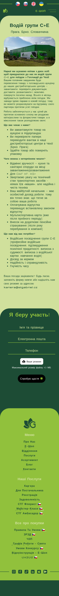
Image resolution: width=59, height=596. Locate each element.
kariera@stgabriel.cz (20, 287)
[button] (31, 361)
